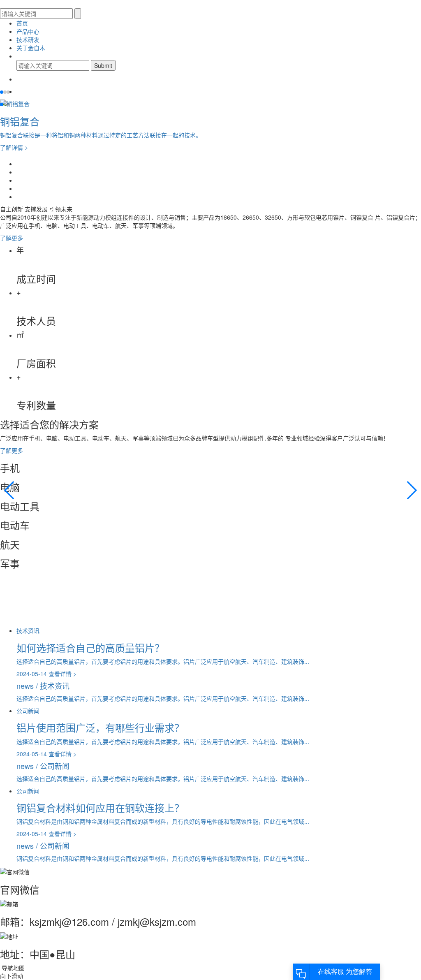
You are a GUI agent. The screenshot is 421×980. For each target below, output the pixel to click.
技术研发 (27, 39)
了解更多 (12, 238)
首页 (22, 23)
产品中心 (27, 31)
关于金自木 (30, 48)
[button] (1, 92)
